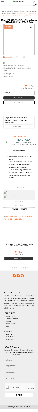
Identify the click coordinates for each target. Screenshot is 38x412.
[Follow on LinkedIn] (18, 275)
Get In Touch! (18, 126)
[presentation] (29, 213)
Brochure (8, 192)
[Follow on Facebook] (14, 275)
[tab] (19, 151)
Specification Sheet (11, 196)
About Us (9, 334)
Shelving (28, 11)
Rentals (8, 320)
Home (4, 11)
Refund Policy (10, 315)
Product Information (19, 150)
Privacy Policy (10, 323)
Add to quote (19, 102)
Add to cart (19, 97)
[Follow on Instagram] (22, 275)
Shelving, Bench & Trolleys (15, 11)
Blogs (7, 325)
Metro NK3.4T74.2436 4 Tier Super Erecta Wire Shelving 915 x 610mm (19, 245)
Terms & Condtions (12, 318)
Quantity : (6, 93)
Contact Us (9, 336)
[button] (11, 267)
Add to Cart (18, 258)
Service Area (10, 338)
